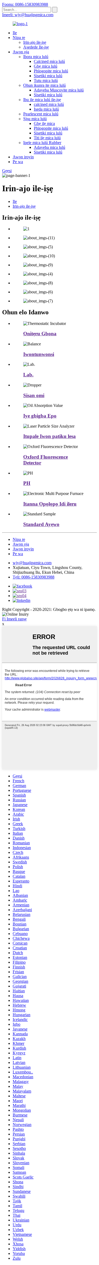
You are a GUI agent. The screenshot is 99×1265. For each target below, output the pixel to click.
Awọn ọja (21, 52)
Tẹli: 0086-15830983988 (33, 577)
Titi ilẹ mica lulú (47, 138)
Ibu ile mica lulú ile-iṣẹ (42, 99)
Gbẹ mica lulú (45, 66)
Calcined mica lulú (49, 61)
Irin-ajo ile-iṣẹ (34, 42)
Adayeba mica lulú (49, 147)
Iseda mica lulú (46, 109)
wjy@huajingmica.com (32, 562)
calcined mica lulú (49, 104)
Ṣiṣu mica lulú (35, 118)
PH (26, 483)
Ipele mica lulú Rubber (42, 142)
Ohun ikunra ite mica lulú (44, 85)
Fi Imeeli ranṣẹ (14, 619)
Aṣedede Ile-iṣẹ (36, 47)
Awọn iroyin (23, 157)
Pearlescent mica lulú (40, 114)
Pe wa (18, 161)
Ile (15, 33)
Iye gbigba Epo (39, 416)
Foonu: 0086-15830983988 (25, 4)
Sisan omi (33, 395)
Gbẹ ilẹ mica (44, 123)
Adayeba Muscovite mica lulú (59, 90)
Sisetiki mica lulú (48, 75)
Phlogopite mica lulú (51, 71)
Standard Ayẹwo (41, 524)
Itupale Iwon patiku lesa (49, 436)
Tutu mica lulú (46, 80)
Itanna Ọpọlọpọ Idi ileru (50, 504)
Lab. (28, 374)
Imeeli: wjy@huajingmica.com (27, 14)
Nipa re (19, 37)
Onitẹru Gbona (39, 333)
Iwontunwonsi (38, 354)
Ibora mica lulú (35, 56)
